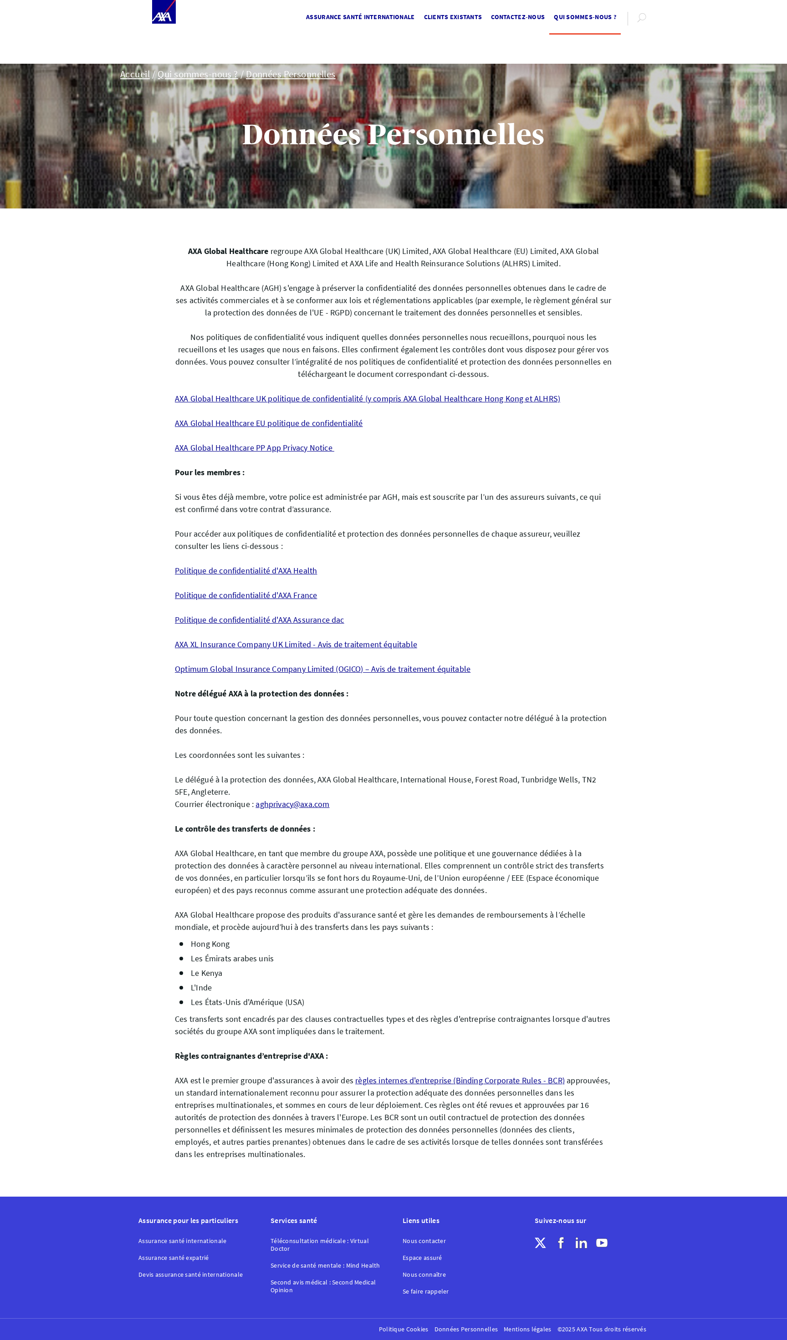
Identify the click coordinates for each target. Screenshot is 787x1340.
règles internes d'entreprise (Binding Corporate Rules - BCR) (460, 1080)
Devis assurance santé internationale (190, 1275)
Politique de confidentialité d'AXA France (246, 595)
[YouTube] (602, 1243)
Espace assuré (422, 1258)
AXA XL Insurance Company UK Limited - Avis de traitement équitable (296, 644)
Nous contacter (424, 1241)
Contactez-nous (518, 17)
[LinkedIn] (581, 1243)
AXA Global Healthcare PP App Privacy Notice (254, 447)
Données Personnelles (291, 74)
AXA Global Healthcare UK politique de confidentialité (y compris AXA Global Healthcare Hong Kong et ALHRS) (367, 398)
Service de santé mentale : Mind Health (325, 1265)
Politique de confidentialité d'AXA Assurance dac (259, 619)
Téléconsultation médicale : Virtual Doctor (320, 1245)
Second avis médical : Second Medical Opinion (323, 1286)
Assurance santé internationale (182, 1241)
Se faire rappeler (426, 1291)
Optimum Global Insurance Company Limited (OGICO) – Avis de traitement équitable (322, 669)
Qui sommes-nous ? (585, 17)
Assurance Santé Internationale (360, 17)
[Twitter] (540, 1243)
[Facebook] (561, 1243)
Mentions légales (527, 1329)
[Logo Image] (164, 12)
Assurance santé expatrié (173, 1258)
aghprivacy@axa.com (292, 804)
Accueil (135, 74)
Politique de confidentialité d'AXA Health (246, 570)
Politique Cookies (404, 1329)
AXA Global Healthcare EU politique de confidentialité (269, 423)
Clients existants (453, 17)
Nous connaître (424, 1275)
